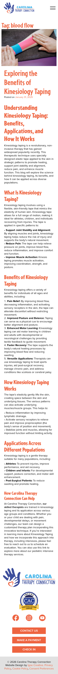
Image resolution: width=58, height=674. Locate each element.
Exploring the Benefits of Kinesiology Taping (27, 82)
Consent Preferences (41, 668)
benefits (8, 293)
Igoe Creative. (36, 665)
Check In (29, 649)
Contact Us (29, 631)
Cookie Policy (20, 668)
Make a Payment (29, 640)
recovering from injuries (18, 222)
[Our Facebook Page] (16, 618)
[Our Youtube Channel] (42, 618)
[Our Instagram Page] (29, 618)
